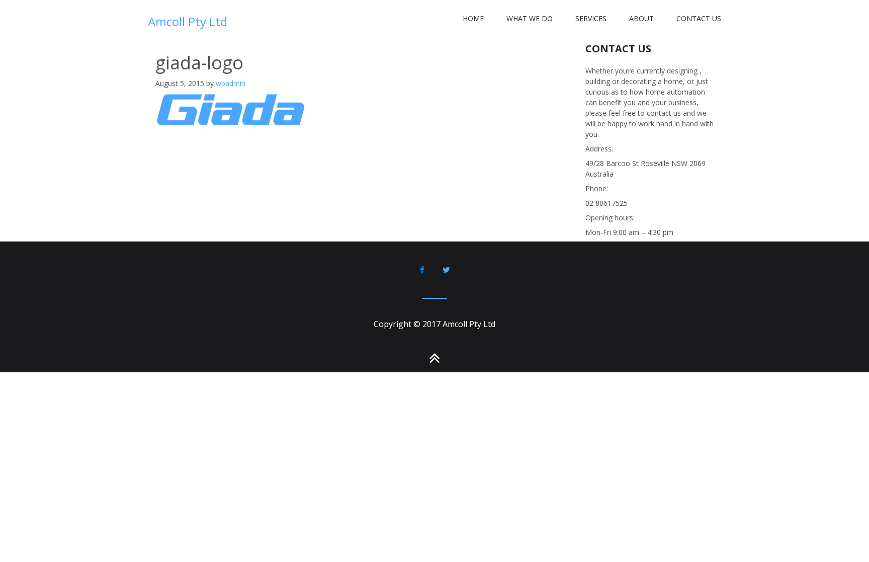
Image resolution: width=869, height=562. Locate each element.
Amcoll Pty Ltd (187, 21)
